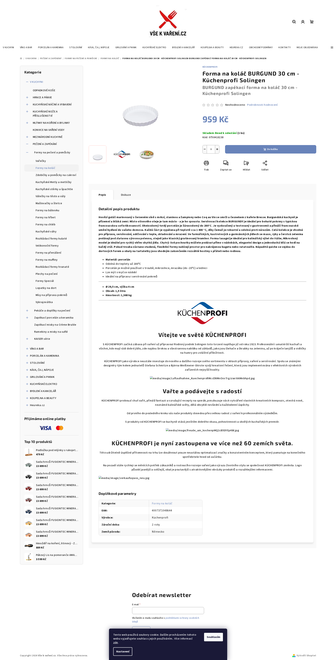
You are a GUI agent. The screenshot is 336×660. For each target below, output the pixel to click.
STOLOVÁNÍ (37, 363)
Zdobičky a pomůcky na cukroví (56, 175)
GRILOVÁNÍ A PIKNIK (42, 377)
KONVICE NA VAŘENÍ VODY (49, 130)
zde (115, 642)
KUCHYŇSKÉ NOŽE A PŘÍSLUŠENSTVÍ (45, 114)
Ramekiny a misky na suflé (51, 332)
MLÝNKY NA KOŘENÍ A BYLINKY (51, 123)
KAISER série (42, 339)
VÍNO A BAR (37, 349)
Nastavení (122, 651)
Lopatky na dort (46, 288)
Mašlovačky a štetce (49, 203)
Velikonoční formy (47, 246)
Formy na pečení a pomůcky (52, 152)
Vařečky (41, 161)
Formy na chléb (46, 224)
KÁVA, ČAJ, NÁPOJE (42, 370)
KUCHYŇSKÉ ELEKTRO (43, 384)
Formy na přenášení (48, 253)
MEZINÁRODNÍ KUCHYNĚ (48, 137)
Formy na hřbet (46, 217)
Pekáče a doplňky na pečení (52, 311)
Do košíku (272, 149)
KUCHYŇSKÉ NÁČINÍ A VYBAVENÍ (52, 104)
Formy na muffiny (47, 260)
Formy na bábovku (47, 210)
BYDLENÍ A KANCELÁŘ (43, 391)
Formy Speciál (45, 281)
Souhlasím (213, 637)
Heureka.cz (37, 405)
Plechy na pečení (47, 274)
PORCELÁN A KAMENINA (44, 356)
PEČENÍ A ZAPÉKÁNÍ (45, 144)
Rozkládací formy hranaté (52, 267)
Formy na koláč (45, 168)
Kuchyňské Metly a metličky (54, 182)
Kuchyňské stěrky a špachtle (54, 189)
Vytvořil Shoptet (306, 655)
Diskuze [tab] (126, 195)
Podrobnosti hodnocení (262, 105)
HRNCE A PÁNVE (42, 97)
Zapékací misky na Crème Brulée (55, 325)
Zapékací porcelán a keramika (54, 318)
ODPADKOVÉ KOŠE (44, 90)
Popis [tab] (102, 195)
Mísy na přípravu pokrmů (51, 295)
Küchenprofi (210, 66)
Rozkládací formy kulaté (51, 239)
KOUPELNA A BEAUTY (43, 398)
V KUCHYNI (36, 82)
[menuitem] (8, 47)
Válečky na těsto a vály (51, 196)
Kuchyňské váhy (46, 231)
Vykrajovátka (44, 302)
